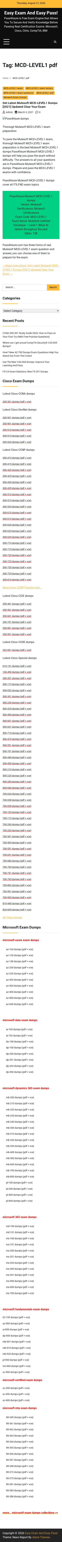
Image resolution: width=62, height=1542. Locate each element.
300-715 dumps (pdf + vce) (17, 549)
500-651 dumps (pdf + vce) (17, 726)
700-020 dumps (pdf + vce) (17, 793)
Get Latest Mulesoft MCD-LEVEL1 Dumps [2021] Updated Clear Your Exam (30, 104)
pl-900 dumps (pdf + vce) (16, 1360)
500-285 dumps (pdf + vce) (17, 781)
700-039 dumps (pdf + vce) (17, 806)
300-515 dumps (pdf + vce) (17, 500)
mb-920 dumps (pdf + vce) (17, 1354)
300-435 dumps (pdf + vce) (17, 488)
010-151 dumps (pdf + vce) (17, 666)
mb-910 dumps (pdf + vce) (17, 1348)
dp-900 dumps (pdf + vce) (16, 1335)
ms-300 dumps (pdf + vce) (20, 1268)
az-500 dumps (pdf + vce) (19, 998)
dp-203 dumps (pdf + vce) (19, 1066)
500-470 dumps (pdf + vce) (17, 739)
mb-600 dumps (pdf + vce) (20, 1164)
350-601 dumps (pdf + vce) (17, 616)
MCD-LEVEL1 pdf (45, 93)
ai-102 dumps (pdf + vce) (19, 1035)
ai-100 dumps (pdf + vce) (19, 1029)
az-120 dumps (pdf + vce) (19, 955)
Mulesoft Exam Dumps (15, 97)
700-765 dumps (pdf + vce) (17, 879)
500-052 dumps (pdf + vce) (17, 690)
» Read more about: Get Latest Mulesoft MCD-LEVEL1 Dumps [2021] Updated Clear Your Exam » (31, 270)
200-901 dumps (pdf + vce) (17, 417)
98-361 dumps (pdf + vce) (19, 1423)
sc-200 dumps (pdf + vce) (16, 1388)
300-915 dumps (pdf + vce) (17, 435)
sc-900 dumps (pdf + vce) (16, 1372)
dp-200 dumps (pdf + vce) (19, 1053)
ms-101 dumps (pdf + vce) (20, 1244)
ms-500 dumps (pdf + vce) (20, 1281)
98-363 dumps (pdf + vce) (19, 1435)
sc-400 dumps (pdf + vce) (16, 1400)
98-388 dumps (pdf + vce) (19, 1496)
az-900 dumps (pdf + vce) (16, 1323)
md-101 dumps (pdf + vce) (20, 1232)
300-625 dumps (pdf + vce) (17, 531)
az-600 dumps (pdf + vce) (19, 1004)
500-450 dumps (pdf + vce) (17, 763)
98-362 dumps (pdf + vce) (19, 1429)
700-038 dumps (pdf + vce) (17, 800)
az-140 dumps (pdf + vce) (19, 961)
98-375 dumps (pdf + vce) (19, 1478)
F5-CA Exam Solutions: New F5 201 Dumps (25, 371)
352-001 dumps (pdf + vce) (17, 650)
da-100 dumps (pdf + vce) (19, 1041)
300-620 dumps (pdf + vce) (17, 524)
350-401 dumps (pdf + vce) (17, 603)
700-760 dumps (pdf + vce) (17, 867)
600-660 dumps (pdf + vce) (17, 787)
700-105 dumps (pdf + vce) (17, 812)
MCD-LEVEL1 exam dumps (39, 88)
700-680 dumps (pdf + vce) (17, 860)
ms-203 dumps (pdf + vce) (20, 1262)
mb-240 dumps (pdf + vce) (20, 1121)
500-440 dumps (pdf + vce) (17, 757)
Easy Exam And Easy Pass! (31, 12)
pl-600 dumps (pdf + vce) (19, 1200)
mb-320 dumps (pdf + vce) (20, 1140)
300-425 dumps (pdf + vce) (17, 476)
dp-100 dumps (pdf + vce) (19, 1047)
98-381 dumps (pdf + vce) (19, 1484)
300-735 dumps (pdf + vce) (17, 573)
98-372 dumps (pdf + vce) (19, 1472)
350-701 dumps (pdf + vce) (17, 622)
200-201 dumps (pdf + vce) (17, 678)
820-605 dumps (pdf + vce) (17, 909)
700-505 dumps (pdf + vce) (17, 842)
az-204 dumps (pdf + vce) (19, 967)
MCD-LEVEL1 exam (13, 88)
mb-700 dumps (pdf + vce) (20, 1170)
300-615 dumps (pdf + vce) (17, 518)
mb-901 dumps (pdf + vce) (17, 1341)
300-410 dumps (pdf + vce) (17, 457)
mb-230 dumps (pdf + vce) (20, 1115)
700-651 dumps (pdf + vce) (17, 854)
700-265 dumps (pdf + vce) (17, 830)
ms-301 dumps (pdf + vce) (20, 1274)
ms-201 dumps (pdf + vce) (20, 1256)
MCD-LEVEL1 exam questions (18, 93)
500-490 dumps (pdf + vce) (17, 714)
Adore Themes (41, 1537)
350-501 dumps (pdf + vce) (17, 609)
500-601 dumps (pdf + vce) (17, 720)
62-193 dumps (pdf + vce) (16, 1317)
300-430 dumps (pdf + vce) (17, 482)
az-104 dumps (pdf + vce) (19, 949)
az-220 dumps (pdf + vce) (19, 973)
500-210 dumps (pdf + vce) (17, 769)
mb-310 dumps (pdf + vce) (20, 1133)
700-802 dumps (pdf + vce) (17, 885)
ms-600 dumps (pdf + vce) (20, 1287)
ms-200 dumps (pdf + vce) (20, 1250)
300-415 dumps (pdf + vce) (17, 464)
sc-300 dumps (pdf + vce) (16, 1394)
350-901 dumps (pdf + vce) (17, 423)
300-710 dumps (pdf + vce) (17, 543)
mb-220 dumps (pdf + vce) (20, 1109)
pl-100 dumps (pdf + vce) (19, 1182)
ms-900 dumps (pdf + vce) (16, 1366)
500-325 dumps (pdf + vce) (17, 708)
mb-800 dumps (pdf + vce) (20, 1176)
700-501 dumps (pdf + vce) (17, 836)
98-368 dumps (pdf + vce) (19, 1466)
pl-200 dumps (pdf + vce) (19, 1188)
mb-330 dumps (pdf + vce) (20, 1146)
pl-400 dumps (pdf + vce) (19, 1194)
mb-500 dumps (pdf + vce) (20, 1158)
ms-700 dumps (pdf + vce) (20, 1293)
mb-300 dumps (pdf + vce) (20, 1127)
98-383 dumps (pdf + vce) (19, 1490)
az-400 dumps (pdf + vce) (19, 992)
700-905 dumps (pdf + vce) (17, 897)
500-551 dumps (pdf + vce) (17, 745)
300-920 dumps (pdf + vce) (17, 442)
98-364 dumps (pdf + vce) (19, 1441)
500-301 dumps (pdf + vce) (17, 696)
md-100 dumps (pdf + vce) (20, 1226)
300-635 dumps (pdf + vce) (17, 537)
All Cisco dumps (12, 917)
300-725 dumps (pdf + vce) (17, 561)
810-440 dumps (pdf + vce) (17, 903)
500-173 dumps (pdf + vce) (17, 684)
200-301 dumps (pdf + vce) (17, 401)
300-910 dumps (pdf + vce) (17, 429)
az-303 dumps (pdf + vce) (19, 979)
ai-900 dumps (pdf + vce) (16, 1329)
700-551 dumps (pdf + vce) (17, 848)
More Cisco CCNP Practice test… (22, 587)
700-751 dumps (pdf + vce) (17, 873)
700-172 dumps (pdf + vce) (17, 818)
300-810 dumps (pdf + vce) (17, 579)
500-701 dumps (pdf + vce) (17, 751)
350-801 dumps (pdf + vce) (17, 628)
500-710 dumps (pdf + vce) (17, 733)
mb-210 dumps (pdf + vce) (20, 1103)
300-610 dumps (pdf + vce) (17, 512)
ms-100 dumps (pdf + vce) (20, 1238)
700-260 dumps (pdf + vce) (17, 824)
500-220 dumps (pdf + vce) (17, 775)
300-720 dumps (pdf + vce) (17, 555)
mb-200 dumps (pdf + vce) (20, 1097)
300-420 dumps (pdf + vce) (17, 470)
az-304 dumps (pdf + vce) (19, 985)
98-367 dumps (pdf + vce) (19, 1460)
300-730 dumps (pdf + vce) (17, 567)
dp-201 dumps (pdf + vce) (19, 1059)
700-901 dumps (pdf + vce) (17, 891)
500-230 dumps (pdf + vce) (17, 702)
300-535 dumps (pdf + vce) (17, 506)
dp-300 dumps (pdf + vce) (19, 1072)
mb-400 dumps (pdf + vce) (20, 1152)
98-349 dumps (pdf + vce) (19, 1417)
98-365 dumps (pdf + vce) (19, 1447)
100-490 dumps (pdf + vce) (17, 672)
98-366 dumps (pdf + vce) (19, 1453)
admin (9, 112)
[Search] (55, 41)
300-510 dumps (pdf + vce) (17, 494)
